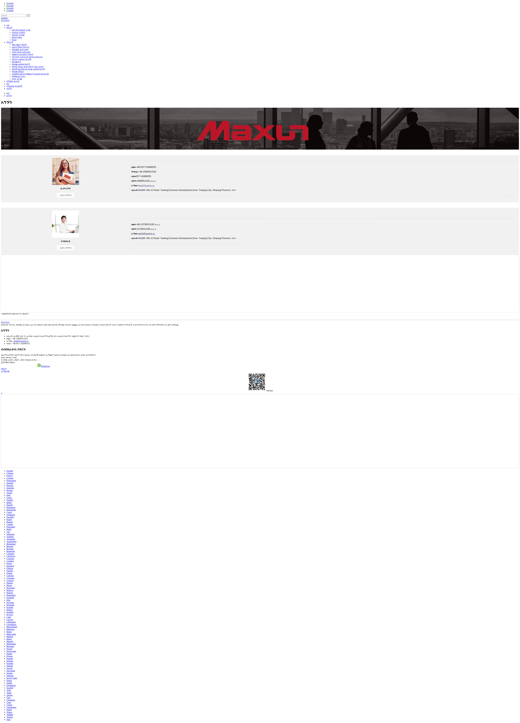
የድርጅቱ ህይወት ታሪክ (21, 30)
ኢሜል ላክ (5, 371)
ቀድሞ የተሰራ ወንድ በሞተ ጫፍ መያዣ (28, 66)
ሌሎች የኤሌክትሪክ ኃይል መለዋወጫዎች (28, 69)
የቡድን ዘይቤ (17, 37)
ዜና (7, 84)
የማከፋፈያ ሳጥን (18, 76)
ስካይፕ (4, 369)
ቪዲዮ (14, 40)
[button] (65, 195)
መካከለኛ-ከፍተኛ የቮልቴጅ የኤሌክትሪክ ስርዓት (30, 74)
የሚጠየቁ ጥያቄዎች (14, 86)
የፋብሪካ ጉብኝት (18, 32)
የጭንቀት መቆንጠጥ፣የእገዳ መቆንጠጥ (27, 57)
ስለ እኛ (9, 27)
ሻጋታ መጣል (17, 79)
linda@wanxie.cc (21, 341)
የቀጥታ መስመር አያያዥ (21, 59)
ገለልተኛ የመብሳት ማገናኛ (22, 54)
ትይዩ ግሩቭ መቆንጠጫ (21, 52)
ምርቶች (9, 42)
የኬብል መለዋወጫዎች (21, 64)
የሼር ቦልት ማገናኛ (19, 44)
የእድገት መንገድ (18, 35)
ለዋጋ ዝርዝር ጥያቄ (9, 357)
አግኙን (9, 88)
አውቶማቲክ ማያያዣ (20, 47)
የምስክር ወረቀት (13, 81)
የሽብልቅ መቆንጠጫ (20, 49)
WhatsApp (45, 366)
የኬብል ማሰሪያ (18, 71)
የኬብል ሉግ (16, 62)
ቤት (8, 25)
